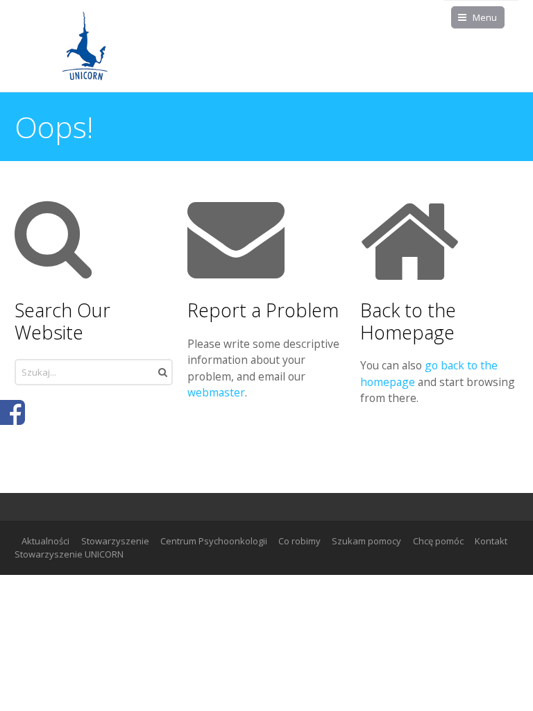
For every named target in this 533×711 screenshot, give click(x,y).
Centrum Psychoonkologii (213, 541)
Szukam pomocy (366, 541)
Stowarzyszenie (115, 541)
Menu (485, 17)
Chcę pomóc (438, 541)
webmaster (216, 392)
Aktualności (45, 541)
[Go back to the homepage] (84, 46)
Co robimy (299, 541)
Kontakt (491, 541)
